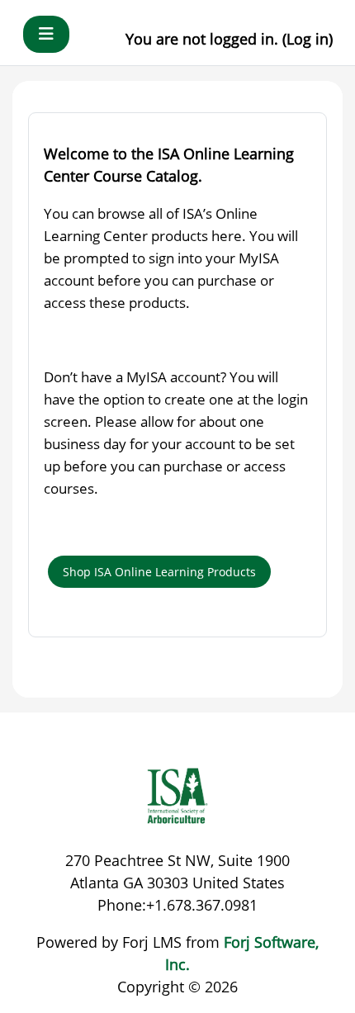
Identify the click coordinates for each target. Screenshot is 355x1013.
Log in (307, 39)
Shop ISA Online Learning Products (159, 572)
